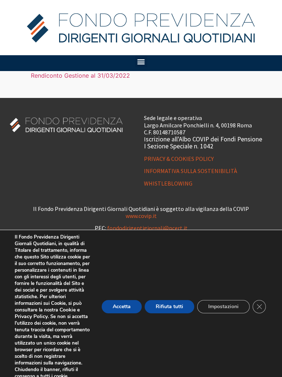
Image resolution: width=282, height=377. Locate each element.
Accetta (122, 306)
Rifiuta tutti (169, 306)
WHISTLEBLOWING (168, 183)
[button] (141, 61)
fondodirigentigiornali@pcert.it (147, 228)
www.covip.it (141, 215)
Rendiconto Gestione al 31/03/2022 (80, 75)
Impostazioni (223, 306)
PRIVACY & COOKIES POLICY (179, 158)
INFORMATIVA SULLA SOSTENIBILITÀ (190, 171)
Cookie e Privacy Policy (47, 313)
